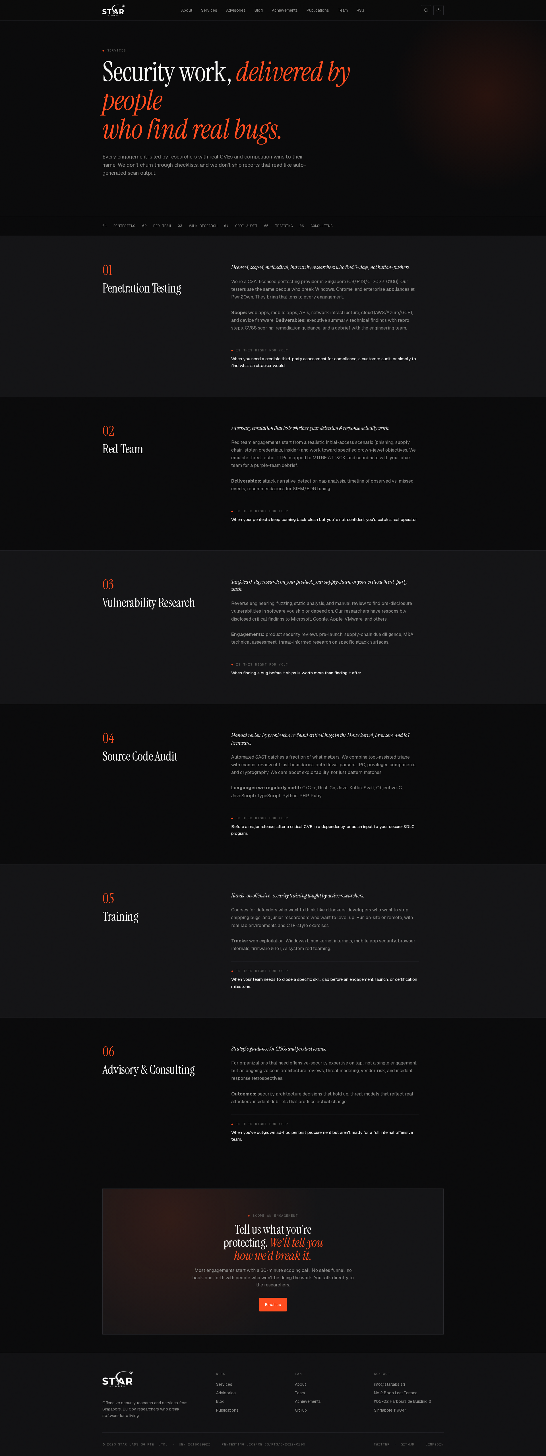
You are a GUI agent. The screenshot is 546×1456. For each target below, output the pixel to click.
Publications (318, 10)
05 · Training (278, 225)
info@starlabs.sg (389, 1384)
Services (209, 10)
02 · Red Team (156, 225)
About (186, 10)
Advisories (236, 10)
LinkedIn (435, 1444)
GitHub (301, 1410)
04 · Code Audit (240, 225)
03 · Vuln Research (197, 225)
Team (343, 10)
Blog (259, 10)
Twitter (381, 1444)
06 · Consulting (315, 225)
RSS (360, 10)
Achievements (285, 10)
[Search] (426, 10)
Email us (273, 1304)
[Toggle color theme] (438, 10)
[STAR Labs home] (113, 10)
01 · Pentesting (118, 225)
